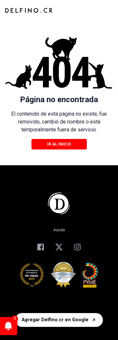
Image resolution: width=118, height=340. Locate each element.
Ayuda (59, 230)
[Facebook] (41, 247)
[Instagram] (77, 247)
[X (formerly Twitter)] (59, 247)
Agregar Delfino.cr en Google (55, 320)
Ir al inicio (59, 144)
